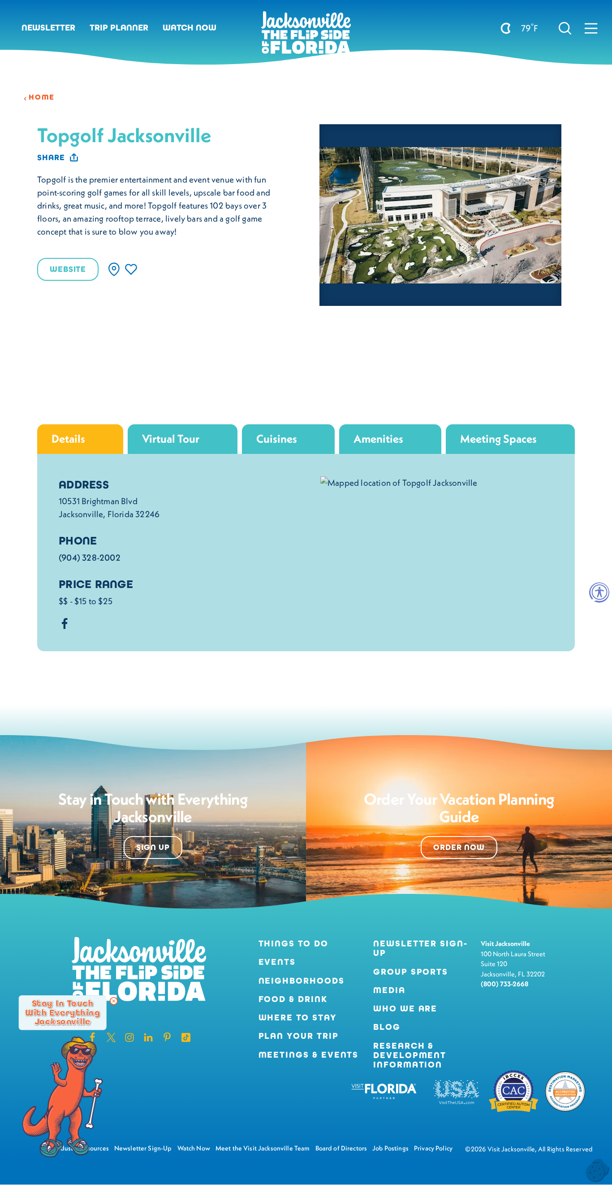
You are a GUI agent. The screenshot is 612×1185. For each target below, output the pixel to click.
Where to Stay (298, 1017)
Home (42, 97)
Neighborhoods (302, 980)
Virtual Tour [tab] (170, 438)
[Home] (306, 36)
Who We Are (405, 1008)
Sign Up (153, 847)
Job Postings (390, 1148)
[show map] (114, 269)
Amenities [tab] (378, 438)
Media (389, 990)
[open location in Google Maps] (399, 481)
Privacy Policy (433, 1148)
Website (68, 269)
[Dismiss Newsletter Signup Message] (114, 1001)
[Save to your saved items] (131, 269)
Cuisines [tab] (276, 438)
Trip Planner (119, 27)
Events (277, 962)
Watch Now (189, 27)
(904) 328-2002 (90, 557)
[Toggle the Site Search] (565, 28)
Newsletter (48, 27)
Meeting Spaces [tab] (498, 438)
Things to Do (293, 943)
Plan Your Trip (299, 1036)
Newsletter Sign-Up (420, 948)
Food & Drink (293, 999)
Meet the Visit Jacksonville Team (262, 1148)
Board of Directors (341, 1148)
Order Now (459, 847)
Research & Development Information (409, 1055)
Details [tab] (68, 438)
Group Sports (410, 971)
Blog (387, 1027)
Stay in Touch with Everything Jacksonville (62, 1012)
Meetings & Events (309, 1054)
